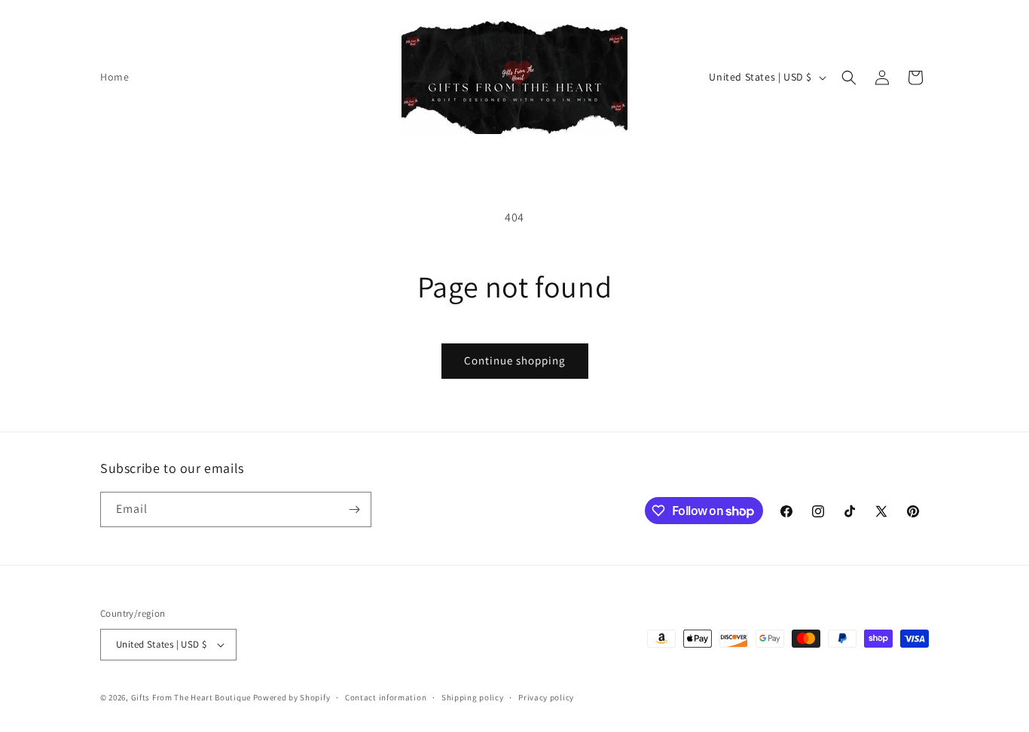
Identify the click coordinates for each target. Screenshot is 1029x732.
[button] (849, 77)
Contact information (385, 697)
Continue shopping (515, 360)
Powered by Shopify (292, 697)
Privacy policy (546, 697)
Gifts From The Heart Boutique (192, 697)
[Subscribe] (354, 509)
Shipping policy (472, 697)
